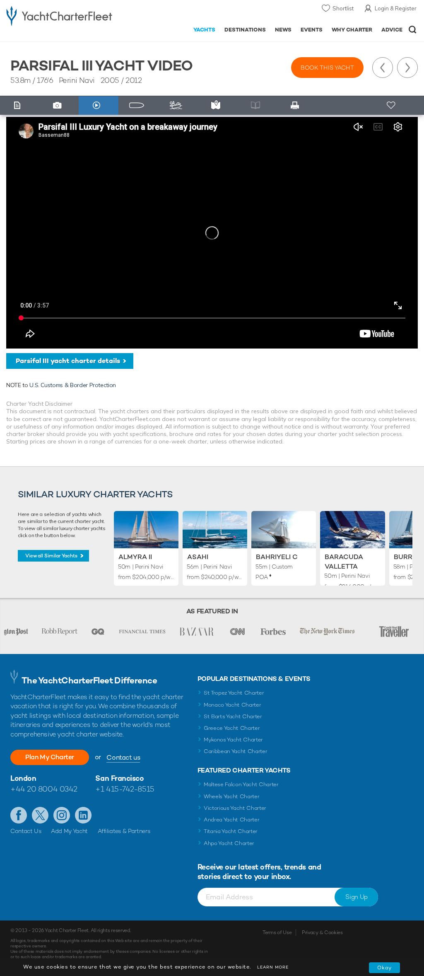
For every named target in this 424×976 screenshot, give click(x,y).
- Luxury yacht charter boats (59, 15)
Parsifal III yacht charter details (68, 360)
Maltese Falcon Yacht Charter (241, 784)
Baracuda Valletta (344, 561)
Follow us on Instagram (61, 815)
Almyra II (135, 556)
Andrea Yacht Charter (232, 819)
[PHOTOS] (59, 105)
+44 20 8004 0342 (43, 789)
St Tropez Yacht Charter (234, 692)
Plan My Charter (49, 757)
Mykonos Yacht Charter (233, 739)
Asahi (197, 556)
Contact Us (25, 831)
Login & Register (396, 8)
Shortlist (343, 8)
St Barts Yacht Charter (233, 716)
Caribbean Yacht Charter (235, 751)
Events (312, 29)
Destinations (245, 29)
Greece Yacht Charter (232, 727)
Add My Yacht (69, 831)
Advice (391, 29)
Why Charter (352, 29)
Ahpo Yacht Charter (229, 843)
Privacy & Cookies (322, 932)
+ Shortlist (392, 105)
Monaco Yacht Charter (232, 704)
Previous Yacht (382, 67)
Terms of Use (277, 932)
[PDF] (297, 105)
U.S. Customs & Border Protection (72, 385)
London (23, 778)
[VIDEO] (98, 105)
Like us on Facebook (18, 815)
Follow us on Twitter (40, 815)
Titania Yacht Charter (231, 831)
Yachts (204, 29)
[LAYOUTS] (138, 105)
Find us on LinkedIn (83, 815)
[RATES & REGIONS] (218, 105)
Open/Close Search (413, 30)
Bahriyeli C (277, 556)
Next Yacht (407, 67)
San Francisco (119, 778)
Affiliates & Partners (124, 831)
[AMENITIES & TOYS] (178, 105)
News (283, 29)
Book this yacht (327, 67)
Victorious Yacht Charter (235, 807)
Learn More (273, 967)
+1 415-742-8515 (124, 789)
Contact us (123, 757)
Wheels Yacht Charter (232, 796)
